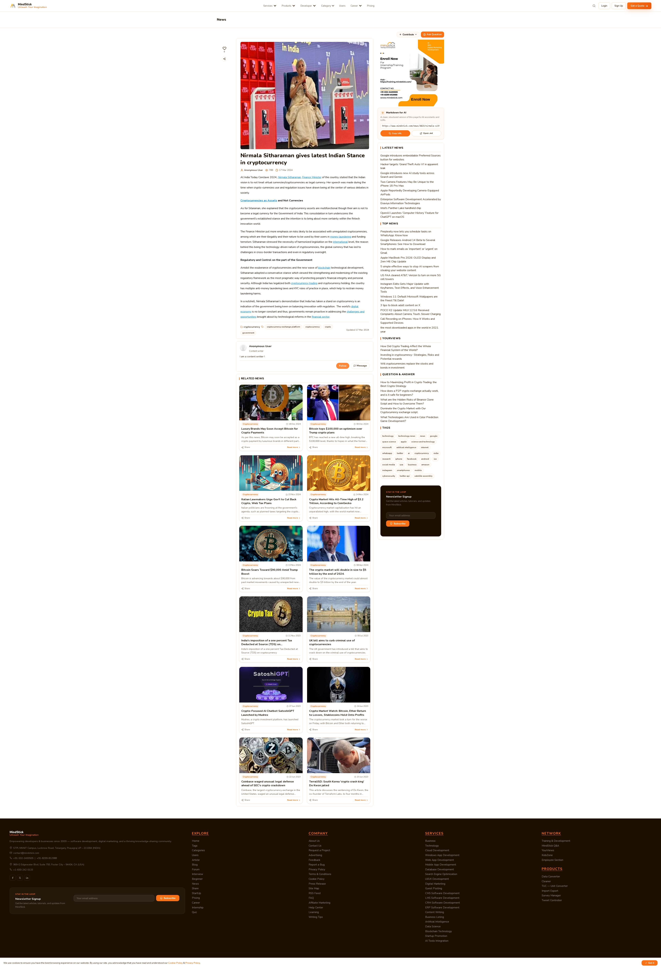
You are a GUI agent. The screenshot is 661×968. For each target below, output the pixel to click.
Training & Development (556, 841)
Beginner (197, 879)
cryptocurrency (252, 327)
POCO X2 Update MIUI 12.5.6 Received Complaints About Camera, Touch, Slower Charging (410, 312)
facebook (411, 459)
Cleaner (546, 881)
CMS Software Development (442, 893)
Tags (194, 845)
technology (388, 436)
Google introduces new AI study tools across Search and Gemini (407, 175)
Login (604, 5)
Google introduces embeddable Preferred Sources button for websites (410, 157)
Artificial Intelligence (437, 921)
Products (286, 5)
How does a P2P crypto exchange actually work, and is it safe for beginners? (409, 393)
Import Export (550, 891)
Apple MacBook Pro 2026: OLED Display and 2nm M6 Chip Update (408, 259)
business (412, 464)
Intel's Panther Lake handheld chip (400, 208)
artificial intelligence (406, 447)
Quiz (194, 912)
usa (401, 464)
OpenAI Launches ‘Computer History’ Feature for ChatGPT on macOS (409, 215)
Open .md (428, 133)
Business (430, 841)
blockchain (324, 268)
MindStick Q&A (550, 845)
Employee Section (552, 860)
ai (409, 453)
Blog (195, 864)
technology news (406, 436)
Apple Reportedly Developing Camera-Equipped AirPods (409, 192)
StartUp (196, 893)
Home (195, 841)
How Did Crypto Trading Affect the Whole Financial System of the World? (405, 348)
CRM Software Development (442, 902)
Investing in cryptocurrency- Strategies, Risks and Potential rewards (409, 357)
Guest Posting (433, 888)
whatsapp (387, 453)
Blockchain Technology (438, 931)
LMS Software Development (442, 898)
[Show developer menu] (314, 5)
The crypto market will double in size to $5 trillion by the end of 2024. (337, 572)
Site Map (314, 888)
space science (389, 441)
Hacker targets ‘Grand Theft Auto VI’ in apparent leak (409, 166)
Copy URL (397, 133)
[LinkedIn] (27, 878)
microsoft (387, 447)
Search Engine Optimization (441, 874)
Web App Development (439, 860)
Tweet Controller (552, 900)
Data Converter (551, 876)
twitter (400, 453)
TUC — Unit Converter (555, 886)
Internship (197, 907)
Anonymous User (253, 170)
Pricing (370, 5)
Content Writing (434, 912)
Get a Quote (638, 5)
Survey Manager (551, 895)
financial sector (320, 317)
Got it (651, 963)
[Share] (224, 59)
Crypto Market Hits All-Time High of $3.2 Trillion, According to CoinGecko (336, 501)
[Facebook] (12, 878)
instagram (387, 470)
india (436, 453)
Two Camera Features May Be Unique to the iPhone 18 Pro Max (407, 184)
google (433, 436)
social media (388, 464)
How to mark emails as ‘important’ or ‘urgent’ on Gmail (408, 251)
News (195, 883)
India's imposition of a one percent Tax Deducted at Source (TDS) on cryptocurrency (266, 644)
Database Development (439, 869)
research (386, 459)
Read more (292, 447)
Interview (197, 874)
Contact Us (315, 845)
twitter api (405, 476)
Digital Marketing (435, 883)
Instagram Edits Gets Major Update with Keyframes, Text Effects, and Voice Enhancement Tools (409, 288)
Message (362, 365)
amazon (425, 464)
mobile (418, 470)
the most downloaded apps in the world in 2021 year (409, 329)
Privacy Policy (317, 869)
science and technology (423, 441)
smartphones (403, 470)
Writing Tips (316, 917)
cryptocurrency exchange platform (283, 326)
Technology (432, 845)
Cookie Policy (316, 879)
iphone (398, 459)
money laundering (340, 237)
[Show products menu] (293, 5)
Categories (198, 850)
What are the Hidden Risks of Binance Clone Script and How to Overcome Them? (407, 401)
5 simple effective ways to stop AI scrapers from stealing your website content (409, 268)
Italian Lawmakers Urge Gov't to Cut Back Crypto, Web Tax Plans (268, 501)
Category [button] (326, 5)
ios (435, 459)
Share (195, 888)
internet (424, 447)
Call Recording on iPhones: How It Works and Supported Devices (407, 321)
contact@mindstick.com (26, 853)
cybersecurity (388, 476)
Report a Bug (317, 864)
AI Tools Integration (436, 941)
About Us (314, 841)
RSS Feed (315, 893)
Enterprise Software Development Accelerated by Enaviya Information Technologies (410, 201)
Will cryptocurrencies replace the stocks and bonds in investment (406, 365)
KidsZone (547, 855)
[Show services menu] (275, 5)
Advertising (315, 855)
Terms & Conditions (320, 874)
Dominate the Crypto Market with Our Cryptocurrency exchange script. (403, 410)
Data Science (433, 926)
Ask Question (434, 34)
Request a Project (319, 850)
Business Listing (434, 917)
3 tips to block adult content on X (400, 305)
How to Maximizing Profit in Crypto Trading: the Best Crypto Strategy (408, 384)
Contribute (408, 34)
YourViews (548, 850)
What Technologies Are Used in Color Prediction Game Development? (409, 419)
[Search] (594, 6)
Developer (306, 5)
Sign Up (619, 5)
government (248, 332)
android (425, 459)
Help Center (316, 907)
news (422, 436)
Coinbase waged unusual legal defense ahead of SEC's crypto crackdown (267, 783)
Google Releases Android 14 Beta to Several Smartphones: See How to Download (407, 242)
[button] (224, 49)
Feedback (314, 860)
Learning (314, 912)
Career (354, 5)
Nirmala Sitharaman (289, 177)
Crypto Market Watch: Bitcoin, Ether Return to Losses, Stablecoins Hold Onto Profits (337, 713)
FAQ (311, 898)
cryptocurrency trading (304, 283)
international (340, 242)
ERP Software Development (442, 907)
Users (342, 5)
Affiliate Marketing (319, 902)
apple (404, 441)
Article (196, 860)
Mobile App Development (440, 864)
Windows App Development (442, 855)
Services (267, 5)
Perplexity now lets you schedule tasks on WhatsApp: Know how (405, 233)
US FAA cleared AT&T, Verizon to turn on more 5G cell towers (410, 277)
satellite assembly (423, 476)
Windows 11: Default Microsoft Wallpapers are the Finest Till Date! (409, 298)
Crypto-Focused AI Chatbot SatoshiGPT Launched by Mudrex (267, 713)
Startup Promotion (436, 936)
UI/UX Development (437, 879)
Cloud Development (437, 850)
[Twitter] (20, 878)
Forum (196, 869)
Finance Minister (311, 177)
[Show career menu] (360, 5)
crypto (328, 326)
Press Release (317, 883)
